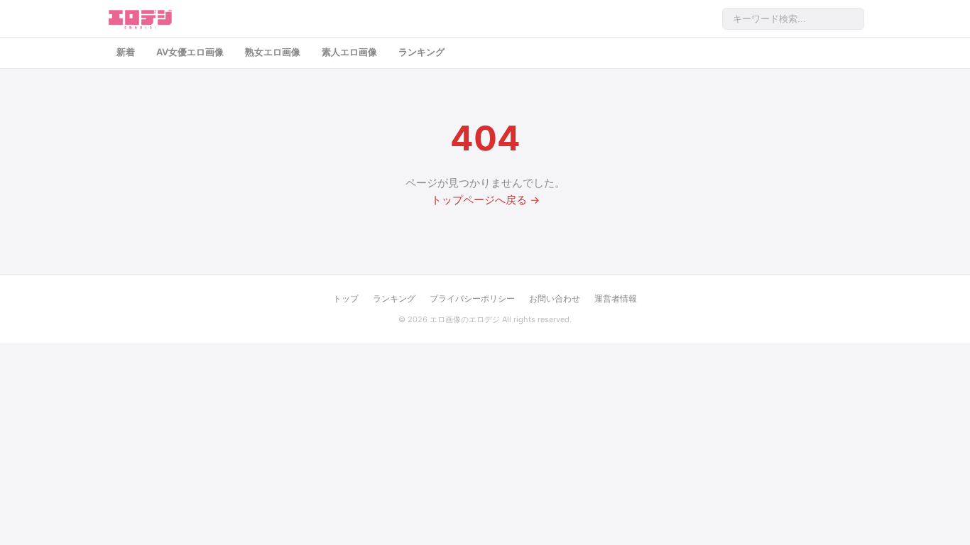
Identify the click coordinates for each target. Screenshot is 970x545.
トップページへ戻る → (485, 200)
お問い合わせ (554, 298)
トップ (346, 298)
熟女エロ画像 (272, 51)
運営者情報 (615, 298)
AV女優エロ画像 (190, 51)
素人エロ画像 (349, 51)
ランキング (421, 51)
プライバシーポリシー (472, 298)
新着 (125, 51)
